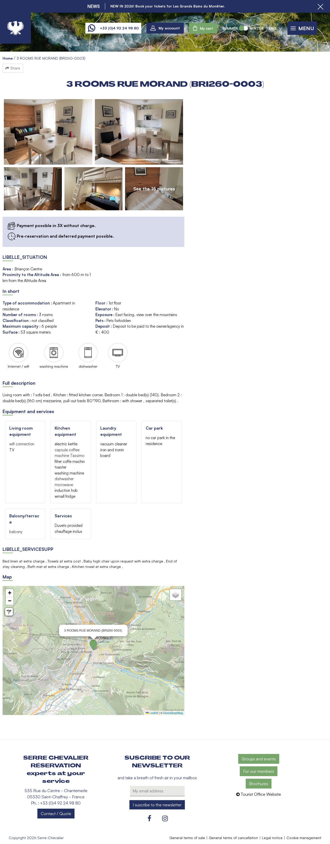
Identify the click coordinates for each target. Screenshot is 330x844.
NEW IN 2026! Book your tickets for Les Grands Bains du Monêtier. (167, 6)
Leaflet (153, 713)
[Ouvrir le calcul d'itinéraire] (9, 612)
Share (15, 68)
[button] (203, 28)
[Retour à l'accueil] (15, 28)
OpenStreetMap (173, 713)
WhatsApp (91, 28)
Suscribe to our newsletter (157, 761)
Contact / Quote (56, 813)
